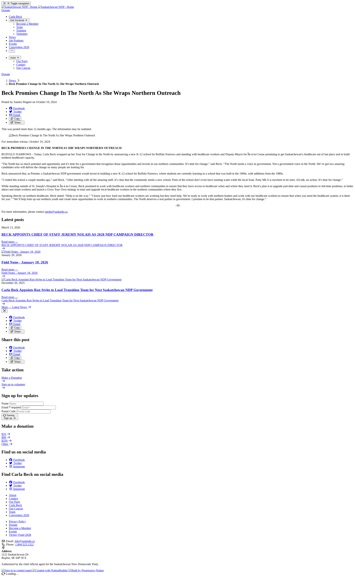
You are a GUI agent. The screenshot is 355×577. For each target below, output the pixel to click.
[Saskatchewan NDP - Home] (37, 7)
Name (5, 403)
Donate (13, 524)
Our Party (14, 501)
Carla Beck (15, 505)
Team (12, 511)
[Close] (4, 311)
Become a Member (20, 528)
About (12, 495)
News (12, 80)
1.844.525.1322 (24, 544)
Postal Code (8, 411)
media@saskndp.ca (56, 211)
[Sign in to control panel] (16, 570)
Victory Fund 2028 (20, 534)
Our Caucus (16, 508)
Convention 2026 (19, 515)
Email (11, 407)
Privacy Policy (17, 521)
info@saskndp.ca (25, 541)
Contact (13, 498)
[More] (12, 51)
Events (13, 531)
